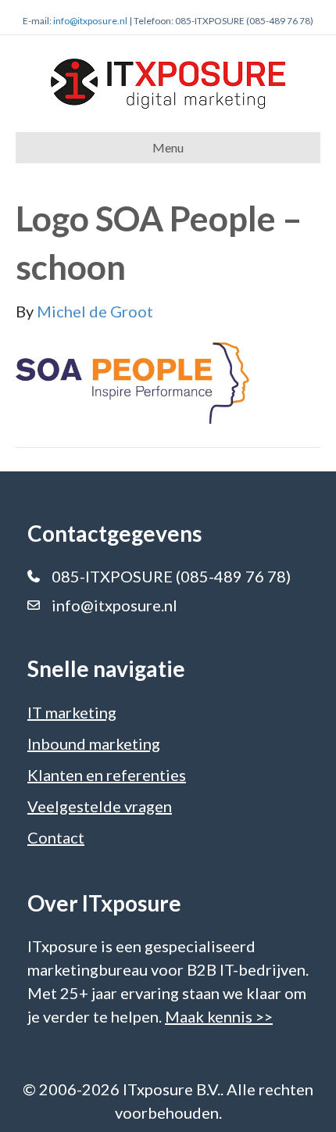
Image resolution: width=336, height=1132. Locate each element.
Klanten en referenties (106, 774)
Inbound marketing (93, 743)
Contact (55, 837)
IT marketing (71, 712)
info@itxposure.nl (90, 21)
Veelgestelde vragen (99, 806)
